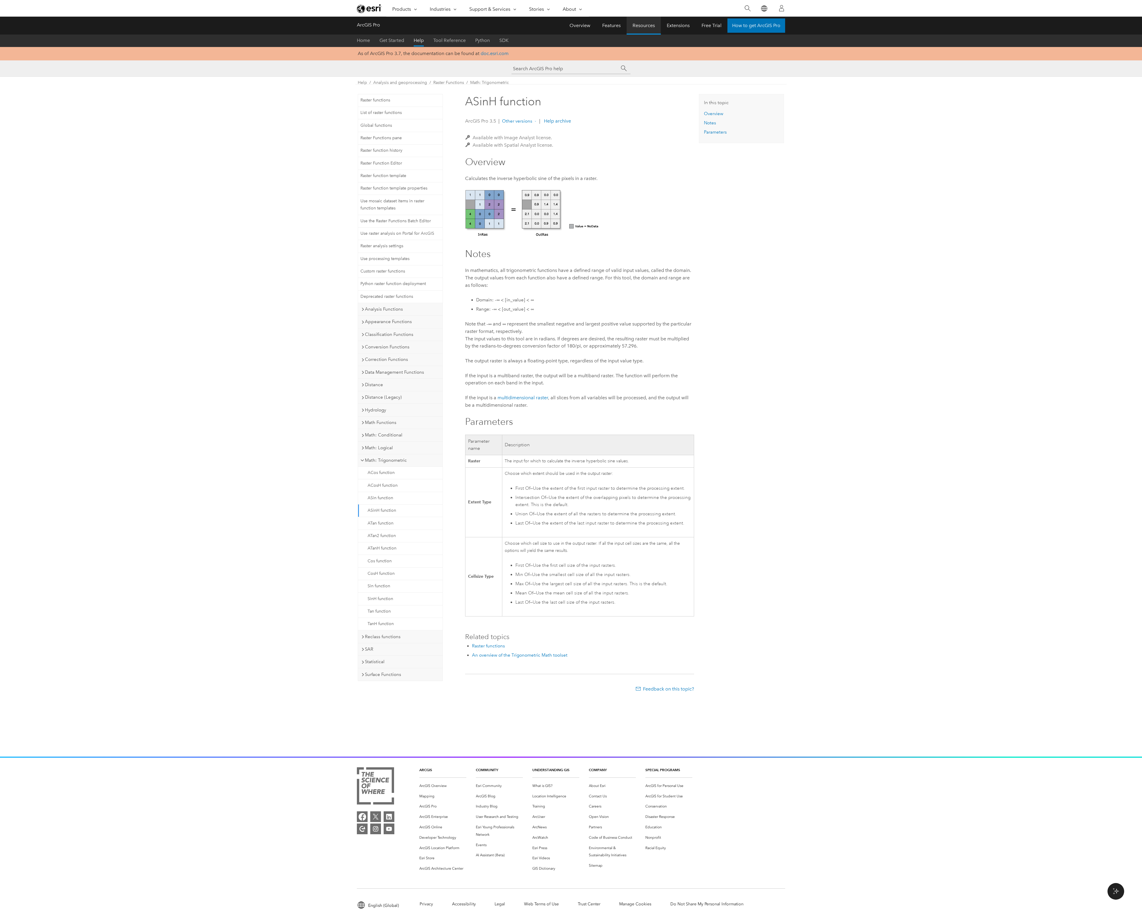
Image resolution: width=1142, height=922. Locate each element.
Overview (580, 25)
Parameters (715, 132)
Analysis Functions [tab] (384, 309)
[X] (375, 816)
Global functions (376, 125)
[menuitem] (442, 786)
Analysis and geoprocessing (400, 82)
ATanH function (382, 548)
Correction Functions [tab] (386, 359)
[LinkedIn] (389, 816)
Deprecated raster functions (386, 296)
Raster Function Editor (381, 163)
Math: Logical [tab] (379, 447)
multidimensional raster (523, 397)
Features (611, 25)
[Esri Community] (362, 829)
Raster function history (381, 150)
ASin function (380, 497)
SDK (504, 40)
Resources (644, 25)
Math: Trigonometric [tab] (386, 460)
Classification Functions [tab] (389, 334)
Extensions (678, 25)
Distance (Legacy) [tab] (383, 397)
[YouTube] (389, 829)
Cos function (380, 560)
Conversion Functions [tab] (387, 347)
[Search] (747, 8)
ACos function (381, 472)
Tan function (379, 611)
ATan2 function (382, 535)
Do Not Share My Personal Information (706, 904)
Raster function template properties (393, 188)
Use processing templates (385, 258)
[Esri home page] (369, 8)
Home (363, 40)
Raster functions (375, 100)
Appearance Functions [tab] (388, 321)
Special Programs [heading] (662, 770)
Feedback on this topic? (668, 689)
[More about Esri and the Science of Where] (375, 787)
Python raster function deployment (393, 283)
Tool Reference (449, 40)
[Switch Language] (764, 8)
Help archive (557, 121)
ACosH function (383, 485)
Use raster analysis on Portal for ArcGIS (397, 233)
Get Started (391, 40)
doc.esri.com (495, 53)
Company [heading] (598, 770)
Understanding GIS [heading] (551, 770)
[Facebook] (362, 816)
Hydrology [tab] (375, 410)
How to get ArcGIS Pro (756, 25)
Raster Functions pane (381, 137)
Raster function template (383, 175)
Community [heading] (487, 770)
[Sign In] (781, 8)
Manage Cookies (635, 904)
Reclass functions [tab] (383, 636)
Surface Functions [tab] (383, 674)
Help (419, 40)
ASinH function (382, 510)
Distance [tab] (374, 384)
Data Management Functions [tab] (394, 372)
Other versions (517, 121)
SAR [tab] (369, 649)
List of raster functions (381, 112)
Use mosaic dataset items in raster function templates (392, 204)
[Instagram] (375, 829)
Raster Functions (448, 82)
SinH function (380, 598)
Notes (710, 123)
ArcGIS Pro (368, 25)
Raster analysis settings (381, 245)
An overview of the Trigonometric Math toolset (519, 655)
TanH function (381, 623)
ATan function (380, 523)
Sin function (379, 585)
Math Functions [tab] (380, 422)
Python (482, 40)
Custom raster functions (382, 271)
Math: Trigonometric (489, 82)
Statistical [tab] (375, 661)
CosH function (381, 573)
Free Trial (711, 25)
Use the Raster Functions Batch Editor (395, 220)
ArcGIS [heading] (425, 770)
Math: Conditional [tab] (383, 435)
